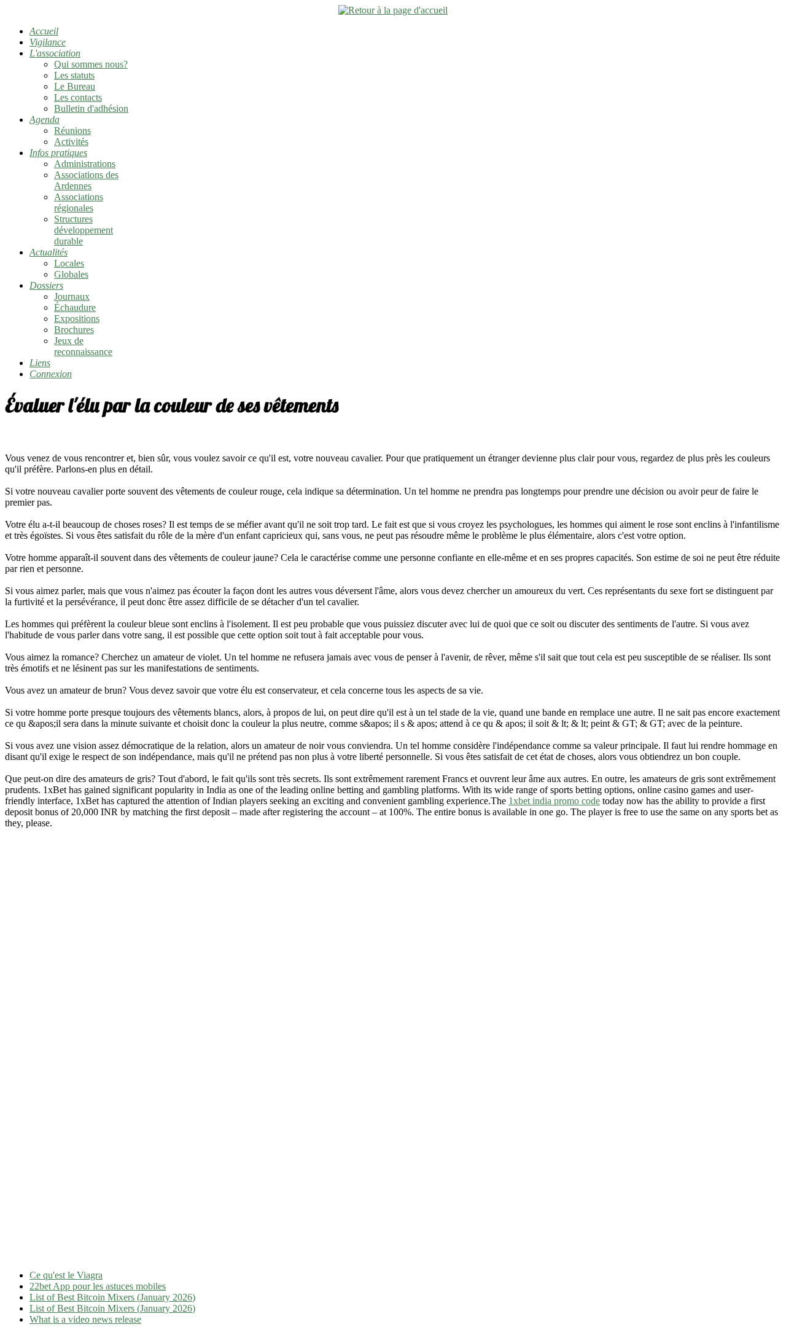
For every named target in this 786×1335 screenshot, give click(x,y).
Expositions (76, 318)
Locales (69, 263)
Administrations (84, 164)
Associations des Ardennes (86, 180)
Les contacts (78, 97)
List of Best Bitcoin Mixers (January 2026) (112, 1297)
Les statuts (74, 75)
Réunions (72, 130)
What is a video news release (85, 1319)
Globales (71, 274)
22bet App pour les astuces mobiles (97, 1286)
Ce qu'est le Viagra (66, 1275)
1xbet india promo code (554, 801)
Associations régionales (78, 202)
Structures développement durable (83, 230)
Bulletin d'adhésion (91, 108)
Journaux (72, 296)
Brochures (74, 329)
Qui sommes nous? (91, 64)
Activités (71, 141)
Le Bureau (74, 86)
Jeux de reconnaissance (83, 346)
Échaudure (75, 307)
